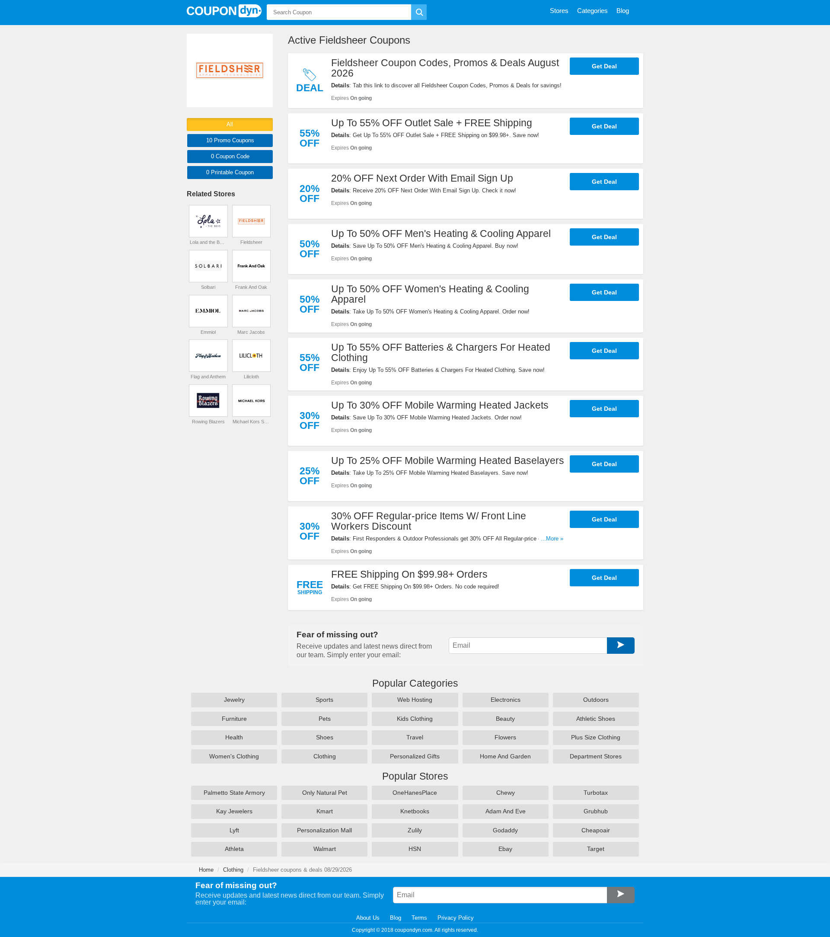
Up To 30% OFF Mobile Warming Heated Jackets (440, 405)
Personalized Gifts (415, 756)
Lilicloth (251, 376)
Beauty (505, 718)
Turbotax (596, 792)
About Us (368, 918)
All (230, 124)
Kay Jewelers (234, 811)
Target (595, 848)
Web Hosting (414, 699)
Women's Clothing (234, 756)
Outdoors (596, 699)
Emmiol (208, 332)
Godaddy (505, 830)
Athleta (234, 848)
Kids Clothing (415, 718)
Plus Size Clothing (595, 737)
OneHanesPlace (415, 792)
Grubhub (596, 811)
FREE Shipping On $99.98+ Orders (409, 574)
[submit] (419, 12)
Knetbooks (414, 811)
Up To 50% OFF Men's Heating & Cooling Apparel (441, 233)
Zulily (415, 830)
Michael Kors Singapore (251, 421)
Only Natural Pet (324, 792)
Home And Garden (505, 756)
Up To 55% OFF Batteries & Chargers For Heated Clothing (440, 352)
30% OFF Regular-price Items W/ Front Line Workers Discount (428, 521)
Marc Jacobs (251, 332)
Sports (324, 699)
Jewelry (234, 699)
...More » (552, 538)
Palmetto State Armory (234, 792)
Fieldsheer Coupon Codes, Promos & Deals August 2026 (445, 68)
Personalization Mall (324, 830)
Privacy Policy (455, 918)
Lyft (234, 830)
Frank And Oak (251, 287)
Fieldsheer (251, 242)
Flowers (505, 737)
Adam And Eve (505, 811)
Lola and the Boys (208, 242)
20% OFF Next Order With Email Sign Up (422, 178)
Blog (395, 918)
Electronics (505, 699)
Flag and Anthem (208, 376)
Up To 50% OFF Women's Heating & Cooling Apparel (430, 294)
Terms (419, 918)
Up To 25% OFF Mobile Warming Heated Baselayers (447, 460)
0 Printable (230, 172)
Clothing (324, 756)
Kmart (324, 811)
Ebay (505, 848)
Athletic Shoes (595, 718)
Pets (325, 718)
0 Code (230, 156)
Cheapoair (595, 830)
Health (234, 737)
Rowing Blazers (208, 421)
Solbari (208, 287)
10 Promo (230, 140)
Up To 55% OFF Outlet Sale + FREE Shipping (431, 123)
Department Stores (596, 756)
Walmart (324, 848)
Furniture (234, 718)
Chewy (505, 792)
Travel (414, 737)
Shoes (324, 737)
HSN (415, 848)
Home (206, 870)
